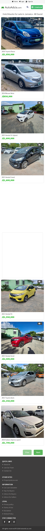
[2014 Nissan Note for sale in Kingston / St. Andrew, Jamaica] (22, 75)
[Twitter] (9, 522)
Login (22, 1)
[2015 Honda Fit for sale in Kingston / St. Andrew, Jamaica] (22, 296)
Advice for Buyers (10, 494)
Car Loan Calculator (10, 488)
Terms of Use (8, 507)
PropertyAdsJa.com (11, 480)
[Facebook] (5, 522)
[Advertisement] (22, 208)
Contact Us (7, 471)
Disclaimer (7, 511)
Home (16, 1)
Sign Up (30, 1)
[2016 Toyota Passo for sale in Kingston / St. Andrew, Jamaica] (22, 33)
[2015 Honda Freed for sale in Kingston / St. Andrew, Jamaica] (22, 159)
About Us (7, 464)
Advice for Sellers (10, 497)
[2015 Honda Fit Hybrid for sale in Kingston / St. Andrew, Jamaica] (22, 117)
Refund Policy (8, 514)
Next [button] (38, 452)
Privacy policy (9, 504)
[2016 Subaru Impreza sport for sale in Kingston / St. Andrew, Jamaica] (22, 422)
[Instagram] (14, 522)
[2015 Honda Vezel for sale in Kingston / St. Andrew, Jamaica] (22, 338)
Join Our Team (9, 468)
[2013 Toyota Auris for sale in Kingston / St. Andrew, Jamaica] (22, 380)
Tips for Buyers (9, 491)
